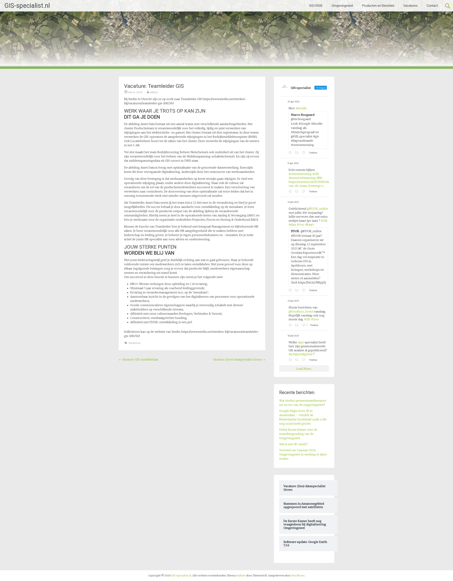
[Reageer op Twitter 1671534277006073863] (291, 325)
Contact (432, 5)
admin (154, 92)
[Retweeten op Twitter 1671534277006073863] (297, 325)
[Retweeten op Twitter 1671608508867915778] (297, 290)
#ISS (319, 178)
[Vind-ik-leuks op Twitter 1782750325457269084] (304, 152)
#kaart (309, 224)
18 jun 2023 (293, 335)
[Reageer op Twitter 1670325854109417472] (291, 360)
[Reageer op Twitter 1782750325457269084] (291, 152)
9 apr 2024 (293, 163)
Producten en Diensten (378, 5)
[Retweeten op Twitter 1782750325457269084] (297, 152)
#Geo (300, 224)
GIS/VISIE (316, 5)
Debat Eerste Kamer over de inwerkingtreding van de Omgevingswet (298, 434)
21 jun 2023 (293, 202)
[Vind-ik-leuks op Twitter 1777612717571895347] (304, 191)
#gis (300, 342)
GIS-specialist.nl (27, 5)
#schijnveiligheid (300, 354)
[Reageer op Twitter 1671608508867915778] (291, 290)
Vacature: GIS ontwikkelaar (138, 359)
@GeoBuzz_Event (301, 311)
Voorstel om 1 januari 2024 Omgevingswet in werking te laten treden (303, 454)
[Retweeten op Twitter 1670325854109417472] (297, 360)
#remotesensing (300, 174)
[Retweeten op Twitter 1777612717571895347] (297, 191)
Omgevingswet (342, 5)
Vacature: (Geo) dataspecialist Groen (239, 359)
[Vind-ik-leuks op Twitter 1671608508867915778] (304, 290)
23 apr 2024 (294, 101)
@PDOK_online (317, 208)
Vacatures (410, 5)
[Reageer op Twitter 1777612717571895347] (291, 191)
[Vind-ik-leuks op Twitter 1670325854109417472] (304, 360)
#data (292, 224)
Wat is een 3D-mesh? (293, 444)
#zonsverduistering (302, 178)
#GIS (315, 174)
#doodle (301, 108)
